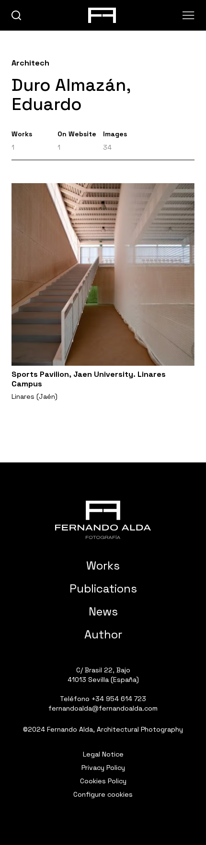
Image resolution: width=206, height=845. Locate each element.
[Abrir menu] (189, 15)
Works (103, 565)
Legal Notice (103, 754)
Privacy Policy (103, 767)
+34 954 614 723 (119, 698)
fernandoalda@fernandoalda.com (103, 708)
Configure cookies (103, 794)
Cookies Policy (103, 781)
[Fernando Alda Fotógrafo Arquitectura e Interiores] (103, 520)
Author (103, 634)
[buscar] (16, 16)
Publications (103, 588)
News (103, 611)
